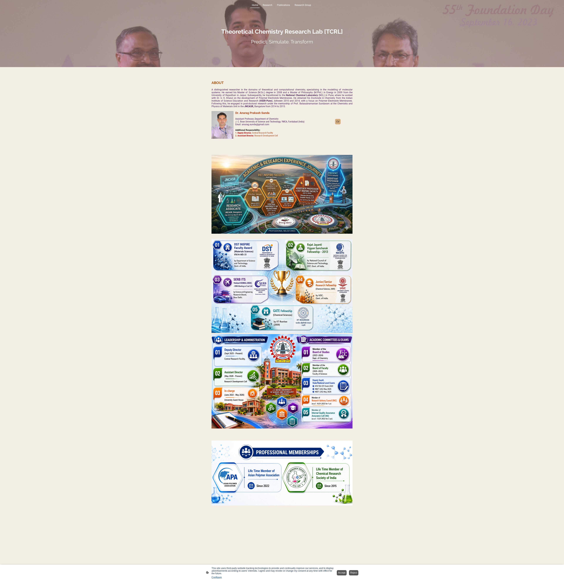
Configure (217, 577)
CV (337, 121)
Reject (353, 572)
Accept (341, 572)
